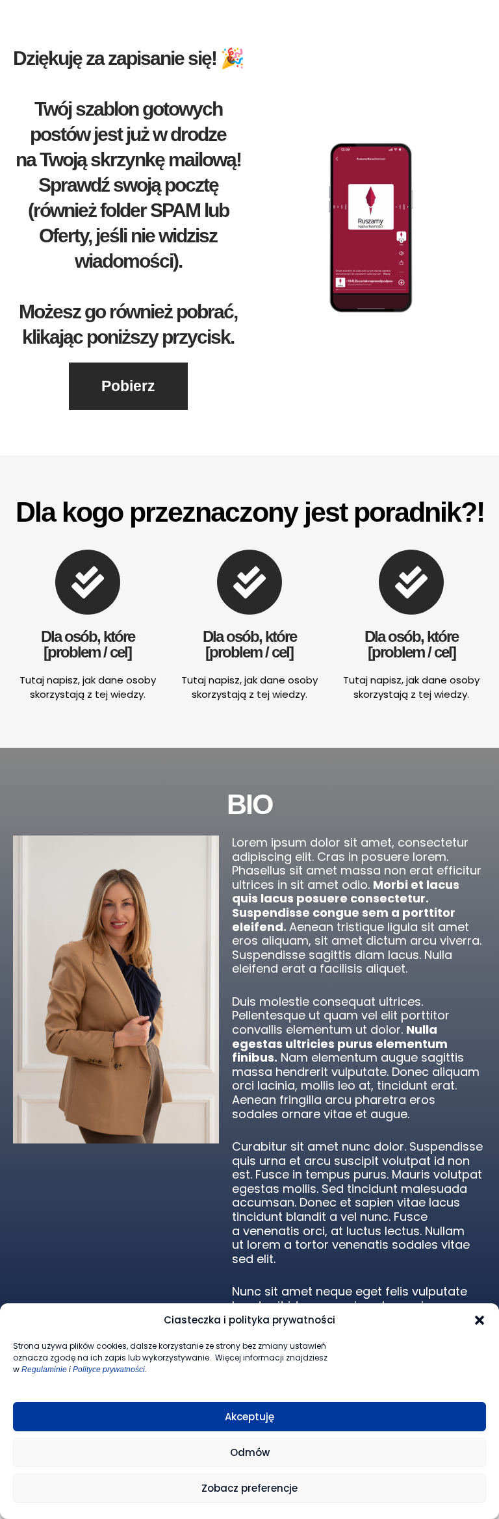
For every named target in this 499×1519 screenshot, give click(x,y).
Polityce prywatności (109, 1369)
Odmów (250, 1452)
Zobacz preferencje (249, 1488)
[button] (479, 1320)
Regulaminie (44, 1369)
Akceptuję (249, 1416)
